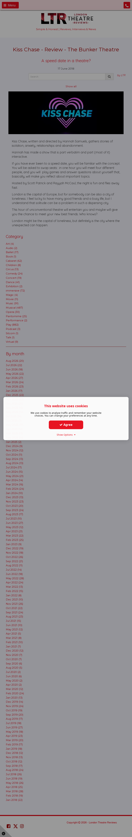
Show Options (65, 434)
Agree (68, 425)
